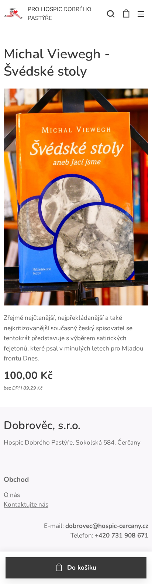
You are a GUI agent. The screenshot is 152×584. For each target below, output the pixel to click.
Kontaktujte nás (26, 504)
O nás (12, 495)
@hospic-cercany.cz (120, 526)
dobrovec (78, 526)
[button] (111, 13)
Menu (141, 13)
